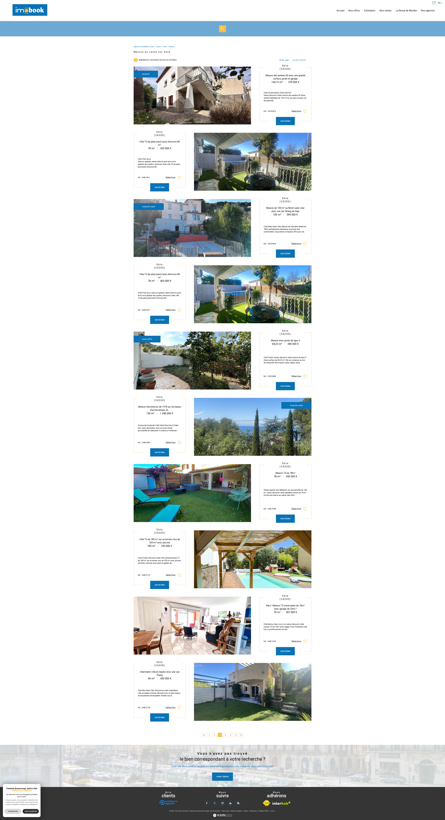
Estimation (369, 10)
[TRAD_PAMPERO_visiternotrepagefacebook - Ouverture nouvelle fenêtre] (207, 803)
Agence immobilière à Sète (144, 47)
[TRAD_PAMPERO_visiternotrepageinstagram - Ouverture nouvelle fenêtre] (222, 803)
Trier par (284, 60)
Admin (246, 811)
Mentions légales (236, 811)
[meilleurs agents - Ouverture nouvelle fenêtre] (168, 802)
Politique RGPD (263, 811)
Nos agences (428, 10)
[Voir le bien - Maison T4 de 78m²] (192, 493)
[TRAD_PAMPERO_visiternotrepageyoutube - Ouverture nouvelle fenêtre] (230, 803)
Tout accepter (31, 811)
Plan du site (225, 811)
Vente (158, 47)
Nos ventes (386, 10)
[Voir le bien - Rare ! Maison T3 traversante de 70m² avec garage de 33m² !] (192, 626)
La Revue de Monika (406, 10)
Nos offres (354, 10)
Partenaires (253, 811)
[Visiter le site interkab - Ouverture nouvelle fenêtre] (281, 803)
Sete (165, 47)
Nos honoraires (215, 811)
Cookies (272, 811)
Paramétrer (13, 811)
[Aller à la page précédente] (204, 735)
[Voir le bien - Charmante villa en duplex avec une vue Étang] (252, 692)
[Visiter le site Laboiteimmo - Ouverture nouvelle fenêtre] (222, 816)
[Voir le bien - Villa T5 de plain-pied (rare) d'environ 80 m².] (252, 162)
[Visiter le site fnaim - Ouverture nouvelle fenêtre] (266, 803)
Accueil (340, 10)
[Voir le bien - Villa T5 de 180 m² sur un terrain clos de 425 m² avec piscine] (252, 559)
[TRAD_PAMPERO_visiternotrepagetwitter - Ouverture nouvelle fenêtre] (215, 803)
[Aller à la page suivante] (241, 735)
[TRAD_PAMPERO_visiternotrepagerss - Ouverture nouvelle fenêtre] (238, 803)
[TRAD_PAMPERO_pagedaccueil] (30, 15)
